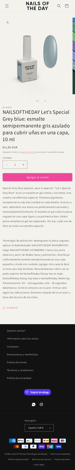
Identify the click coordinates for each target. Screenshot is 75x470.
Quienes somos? (16, 330)
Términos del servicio (41, 459)
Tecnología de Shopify (37, 454)
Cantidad (7, 157)
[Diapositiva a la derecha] (45, 101)
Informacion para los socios (22, 338)
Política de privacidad (19, 378)
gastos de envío (28, 152)
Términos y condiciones (20, 370)
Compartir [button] (12, 307)
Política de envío (62, 459)
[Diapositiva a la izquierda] (30, 101)
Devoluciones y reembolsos (22, 354)
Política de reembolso (61, 454)
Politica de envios (17, 362)
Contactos (12, 346)
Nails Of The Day (19, 454)
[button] (7, 6)
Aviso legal (39, 464)
